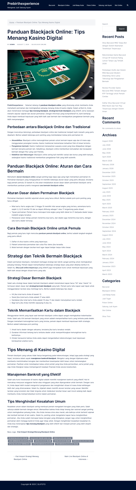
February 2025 (108, 211)
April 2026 (106, 157)
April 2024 (106, 251)
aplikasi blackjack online (18, 438)
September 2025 (109, 184)
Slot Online (118, 5)
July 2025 (106, 192)
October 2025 (108, 180)
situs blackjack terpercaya (19, 444)
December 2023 (108, 266)
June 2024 (106, 243)
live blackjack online (62, 441)
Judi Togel (106, 299)
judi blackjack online (43, 441)
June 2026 (106, 149)
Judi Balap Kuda (78, 5)
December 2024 (108, 219)
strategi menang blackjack (43, 444)
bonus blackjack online (62, 438)
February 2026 (108, 164)
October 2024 (108, 227)
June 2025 (106, 196)
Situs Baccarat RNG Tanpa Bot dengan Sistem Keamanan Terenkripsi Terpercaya (114, 46)
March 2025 (107, 208)
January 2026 (107, 168)
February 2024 (108, 258)
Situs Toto (106, 316)
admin (12, 44)
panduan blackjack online (83, 441)
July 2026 (106, 145)
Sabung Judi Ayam (105, 5)
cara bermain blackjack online (20, 441)
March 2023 (107, 274)
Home (11, 22)
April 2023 (106, 270)
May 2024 (106, 247)
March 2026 (107, 161)
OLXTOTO (41, 484)
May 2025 (106, 200)
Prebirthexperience (23, 3)
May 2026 (106, 153)
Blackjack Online (63, 5)
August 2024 (107, 235)
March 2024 (107, 255)
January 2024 (107, 262)
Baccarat (52, 5)
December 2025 (108, 172)
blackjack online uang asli (40, 438)
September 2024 (109, 231)
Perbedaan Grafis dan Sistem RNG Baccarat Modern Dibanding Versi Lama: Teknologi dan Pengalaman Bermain (114, 76)
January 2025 (107, 215)
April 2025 (106, 204)
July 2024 (106, 239)
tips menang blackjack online (67, 444)
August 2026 (107, 141)
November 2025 (108, 176)
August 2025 (107, 188)
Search (105, 24)
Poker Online (91, 5)
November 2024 (108, 223)
